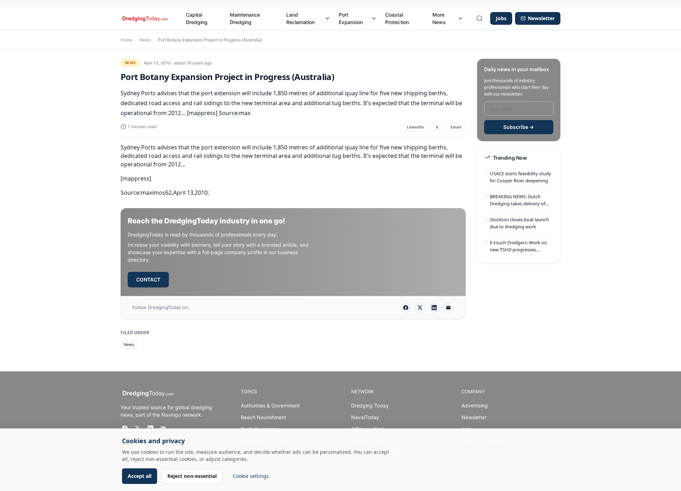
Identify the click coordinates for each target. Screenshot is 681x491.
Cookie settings (251, 476)
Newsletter (474, 417)
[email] (448, 307)
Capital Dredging (196, 18)
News (145, 39)
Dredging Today (370, 405)
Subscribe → (518, 127)
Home (126, 39)
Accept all (139, 476)
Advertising (474, 405)
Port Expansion (351, 18)
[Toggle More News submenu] (460, 18)
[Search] (479, 18)
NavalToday (365, 417)
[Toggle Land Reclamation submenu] (327, 18)
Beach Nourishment (263, 417)
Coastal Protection (397, 18)
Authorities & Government (270, 405)
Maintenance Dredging (245, 18)
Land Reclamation (300, 18)
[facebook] (405, 307)
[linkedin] (434, 307)
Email (455, 127)
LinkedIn (415, 127)
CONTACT (148, 279)
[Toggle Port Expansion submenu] (374, 18)
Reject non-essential (192, 476)
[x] (420, 307)
